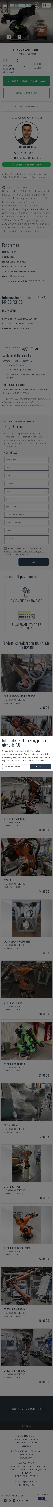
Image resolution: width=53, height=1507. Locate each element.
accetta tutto (40, 766)
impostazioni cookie (16, 766)
